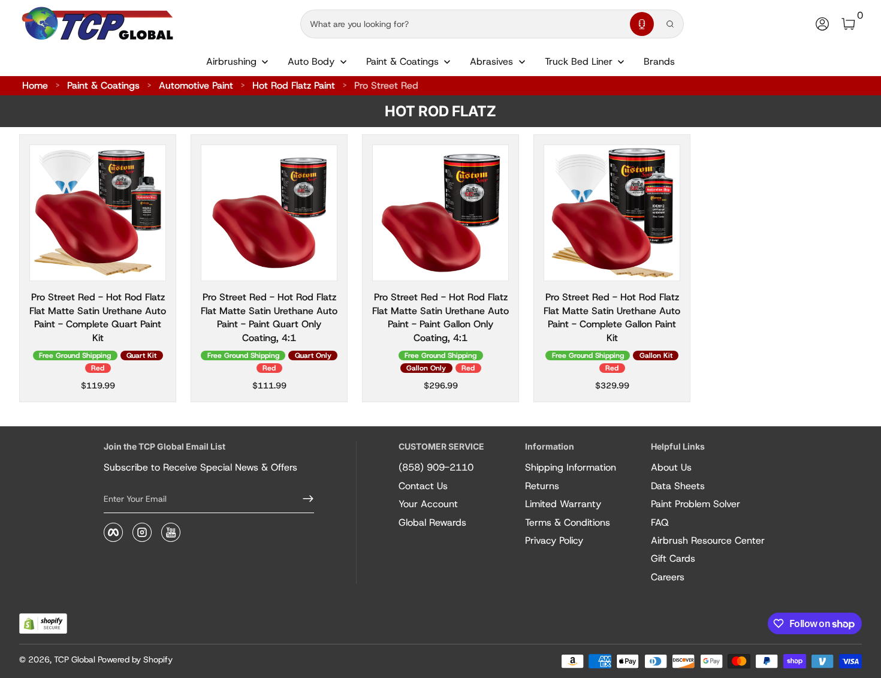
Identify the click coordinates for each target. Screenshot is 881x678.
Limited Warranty (563, 504)
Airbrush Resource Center (708, 540)
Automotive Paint (196, 85)
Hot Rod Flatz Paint (293, 85)
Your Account (428, 504)
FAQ (660, 522)
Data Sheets (678, 486)
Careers (667, 577)
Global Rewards (432, 522)
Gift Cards (673, 558)
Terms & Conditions (567, 522)
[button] (642, 24)
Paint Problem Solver (695, 504)
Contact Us (423, 486)
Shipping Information (570, 467)
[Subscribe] (303, 498)
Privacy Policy (554, 540)
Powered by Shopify (135, 659)
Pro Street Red (386, 85)
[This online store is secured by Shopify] (43, 623)
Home (35, 85)
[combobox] (462, 24)
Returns (542, 486)
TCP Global (74, 659)
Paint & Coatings (103, 85)
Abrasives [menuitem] (491, 61)
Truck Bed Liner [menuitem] (579, 61)
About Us (671, 467)
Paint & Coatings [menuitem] (402, 61)
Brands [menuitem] (659, 61)
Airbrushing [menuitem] (231, 61)
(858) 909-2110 (436, 467)
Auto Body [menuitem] (311, 61)
